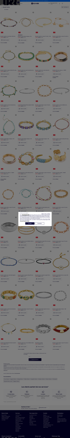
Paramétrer (39, 223)
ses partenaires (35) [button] (25, 214)
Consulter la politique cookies (24, 221)
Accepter (30, 223)
